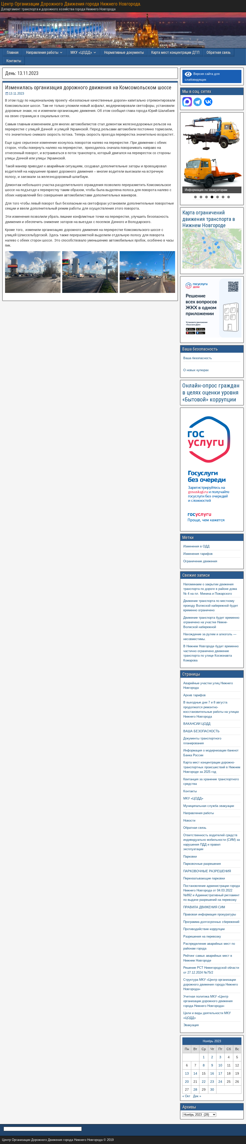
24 (220, 1081)
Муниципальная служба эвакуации (208, 806)
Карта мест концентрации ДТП (175, 52)
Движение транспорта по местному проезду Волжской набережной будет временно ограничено (210, 605)
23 (212, 1081)
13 (187, 1073)
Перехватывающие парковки (204, 878)
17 (220, 1073)
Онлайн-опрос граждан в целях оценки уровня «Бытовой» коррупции (211, 392)
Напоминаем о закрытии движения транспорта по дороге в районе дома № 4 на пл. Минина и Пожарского (210, 588)
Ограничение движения (200, 561)
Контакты (13, 61)
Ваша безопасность (197, 358)
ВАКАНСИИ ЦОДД (196, 724)
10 (220, 1065)
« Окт (186, 1096)
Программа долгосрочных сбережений (211, 922)
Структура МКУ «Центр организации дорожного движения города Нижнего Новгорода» (210, 984)
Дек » (197, 1096)
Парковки (190, 856)
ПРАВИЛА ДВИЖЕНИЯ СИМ (204, 907)
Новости (189, 820)
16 (212, 1073)
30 (212, 1089)
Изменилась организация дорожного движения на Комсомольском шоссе (88, 88)
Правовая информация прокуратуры (209, 914)
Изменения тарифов (198, 554)
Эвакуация (191, 1025)
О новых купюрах (196, 370)
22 (204, 1081)
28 (195, 1089)
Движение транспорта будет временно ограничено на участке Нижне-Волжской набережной (211, 622)
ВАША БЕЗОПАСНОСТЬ (201, 731)
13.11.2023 (16, 93)
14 (195, 1073)
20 (187, 1081)
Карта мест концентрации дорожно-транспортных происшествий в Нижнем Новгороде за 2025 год (211, 767)
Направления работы (198, 813)
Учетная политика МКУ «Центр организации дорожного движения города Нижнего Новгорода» (208, 1001)
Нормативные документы (124, 52)
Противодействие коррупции (204, 929)
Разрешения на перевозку (202, 936)
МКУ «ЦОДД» (81, 52)
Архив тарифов (194, 695)
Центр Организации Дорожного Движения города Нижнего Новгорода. (71, 4)
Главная (12, 52)
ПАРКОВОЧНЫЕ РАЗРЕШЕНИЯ (207, 871)
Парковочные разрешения (202, 864)
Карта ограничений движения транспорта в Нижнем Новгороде (208, 219)
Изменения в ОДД (196, 546)
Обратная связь (219, 52)
